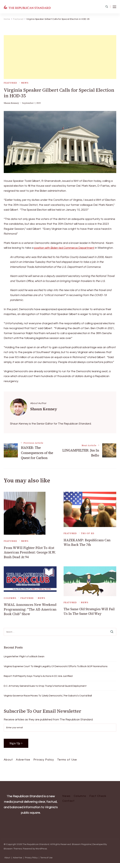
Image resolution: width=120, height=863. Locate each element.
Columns (10, 598)
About (8, 759)
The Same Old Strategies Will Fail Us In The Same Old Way (89, 611)
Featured (10, 82)
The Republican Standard (35, 844)
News (25, 82)
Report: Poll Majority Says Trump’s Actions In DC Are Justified (38, 676)
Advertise (23, 759)
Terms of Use (67, 759)
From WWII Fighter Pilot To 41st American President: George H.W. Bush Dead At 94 (30, 552)
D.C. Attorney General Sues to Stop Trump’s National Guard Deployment (45, 686)
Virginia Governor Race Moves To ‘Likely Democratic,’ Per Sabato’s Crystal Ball (48, 695)
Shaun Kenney (11, 103)
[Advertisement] (60, 57)
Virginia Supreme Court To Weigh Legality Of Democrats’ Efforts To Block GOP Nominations (56, 666)
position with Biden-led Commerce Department (64, 247)
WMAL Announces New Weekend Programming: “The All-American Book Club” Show (30, 609)
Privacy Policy (43, 759)
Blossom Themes (13, 849)
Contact (68, 800)
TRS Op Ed (87, 533)
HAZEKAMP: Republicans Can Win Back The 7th (87, 542)
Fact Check (97, 796)
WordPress (41, 849)
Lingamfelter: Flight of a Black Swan (24, 656)
